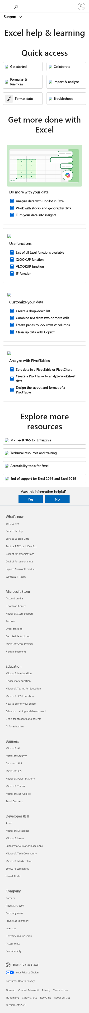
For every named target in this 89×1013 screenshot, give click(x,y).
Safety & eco (29, 997)
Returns (10, 621)
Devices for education (18, 681)
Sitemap (10, 990)
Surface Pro (12, 523)
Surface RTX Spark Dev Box (21, 546)
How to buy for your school (21, 703)
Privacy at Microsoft (17, 920)
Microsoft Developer (17, 830)
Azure (9, 823)
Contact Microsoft (28, 990)
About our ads (62, 997)
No (57, 499)
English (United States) (26, 964)
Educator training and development (26, 711)
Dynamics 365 (14, 763)
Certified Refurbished (18, 636)
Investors (11, 928)
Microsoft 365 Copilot (18, 793)
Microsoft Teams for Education (23, 688)
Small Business (14, 801)
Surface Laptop (14, 531)
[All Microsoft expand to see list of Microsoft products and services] (6, 6)
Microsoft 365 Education (20, 696)
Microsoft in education (19, 673)
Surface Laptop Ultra (17, 538)
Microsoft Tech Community (21, 853)
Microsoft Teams (15, 786)
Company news (14, 913)
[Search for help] (17, 6)
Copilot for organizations (20, 554)
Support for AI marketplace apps (24, 846)
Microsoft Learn (15, 838)
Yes (30, 499)
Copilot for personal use (19, 561)
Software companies (17, 868)
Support (10, 16)
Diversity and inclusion (19, 936)
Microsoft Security (16, 755)
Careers (10, 898)
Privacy (46, 990)
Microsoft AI (13, 748)
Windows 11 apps (16, 576)
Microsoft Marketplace (19, 861)
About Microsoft (15, 905)
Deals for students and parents (23, 719)
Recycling (45, 997)
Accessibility (13, 943)
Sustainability (13, 951)
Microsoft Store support (19, 613)
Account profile (14, 598)
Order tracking (14, 628)
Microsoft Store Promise (19, 644)
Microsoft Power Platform (20, 778)
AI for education (15, 726)
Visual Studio (13, 876)
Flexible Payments (16, 651)
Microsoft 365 (14, 771)
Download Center (16, 606)
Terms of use (60, 990)
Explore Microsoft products (21, 569)
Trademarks (12, 997)
